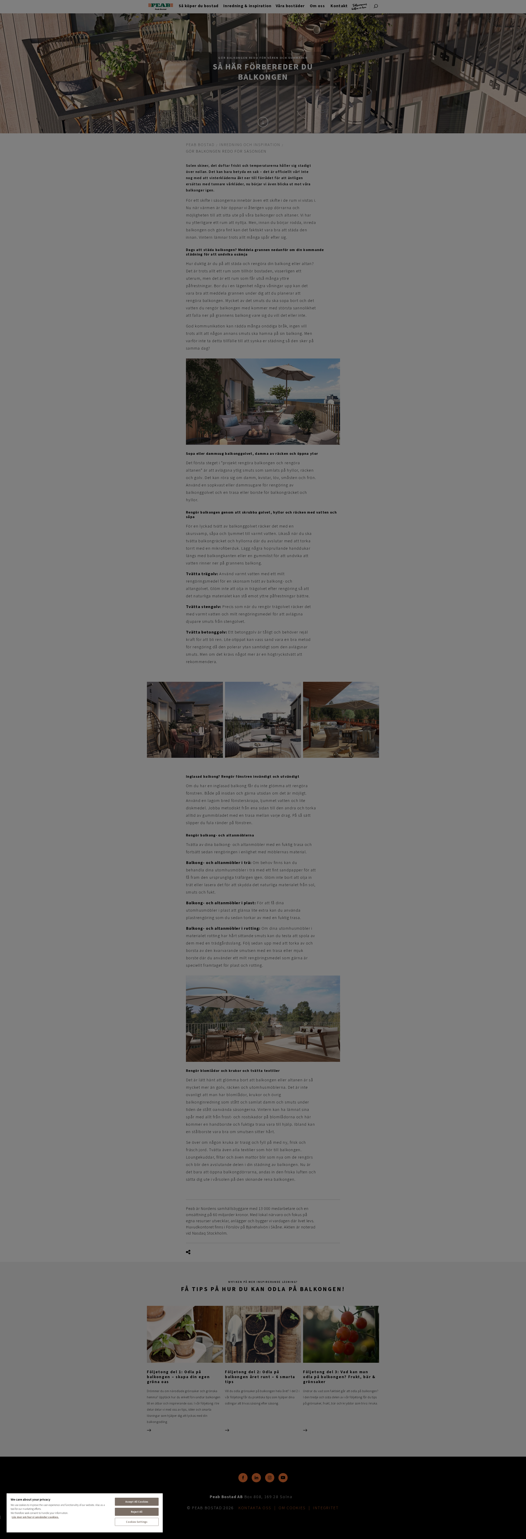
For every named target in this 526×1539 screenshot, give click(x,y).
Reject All (136, 1512)
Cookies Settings (136, 1522)
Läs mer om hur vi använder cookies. (35, 1517)
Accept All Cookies (136, 1501)
